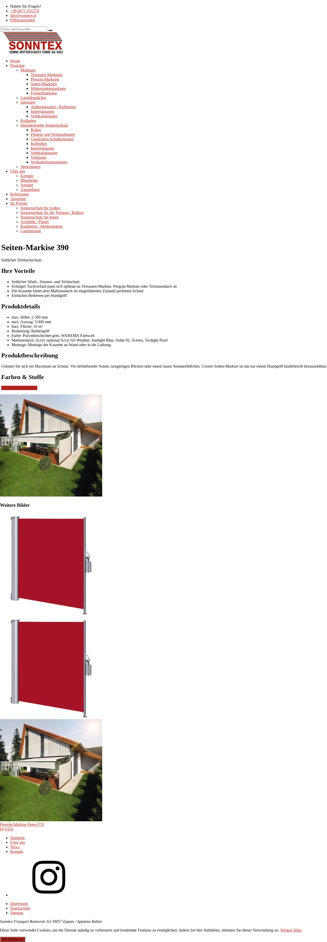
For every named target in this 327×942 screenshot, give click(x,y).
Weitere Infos (291, 930)
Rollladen (28, 120)
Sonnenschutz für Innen (39, 217)
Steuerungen (30, 166)
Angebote (18, 199)
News (15, 847)
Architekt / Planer (34, 222)
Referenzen (19, 194)
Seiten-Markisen (44, 84)
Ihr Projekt (18, 203)
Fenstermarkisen (44, 93)
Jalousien (27, 102)
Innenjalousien (42, 111)
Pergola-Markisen (45, 79)
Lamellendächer (33, 97)
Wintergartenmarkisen (48, 88)
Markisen (28, 70)
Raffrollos (39, 143)
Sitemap (16, 913)
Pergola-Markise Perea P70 (22, 824)
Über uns (17, 171)
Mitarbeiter (29, 180)
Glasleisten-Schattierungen (52, 139)
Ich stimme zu (12, 939)
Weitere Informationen (19, 388)
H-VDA (7, 829)
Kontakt (26, 176)
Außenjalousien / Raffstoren (53, 107)
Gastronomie (30, 231)
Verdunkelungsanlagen (49, 162)
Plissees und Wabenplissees (53, 134)
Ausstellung (30, 189)
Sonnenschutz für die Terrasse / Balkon (52, 212)
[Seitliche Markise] (51, 613)
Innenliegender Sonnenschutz (44, 125)
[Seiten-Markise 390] (51, 820)
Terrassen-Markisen (46, 75)
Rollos (36, 130)
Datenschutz (20, 908)
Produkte (17, 65)
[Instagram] (48, 895)
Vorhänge (38, 157)
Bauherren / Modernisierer (41, 226)
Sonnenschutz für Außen (40, 208)
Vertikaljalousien (44, 116)
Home (15, 61)
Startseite (17, 838)
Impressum (19, 903)
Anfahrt (26, 185)
